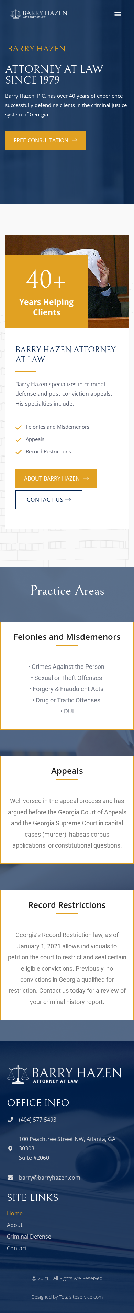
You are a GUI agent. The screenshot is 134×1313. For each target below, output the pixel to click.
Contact (17, 1248)
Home (15, 1213)
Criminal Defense (29, 1236)
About (15, 1224)
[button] (118, 14)
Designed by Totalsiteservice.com (67, 1296)
